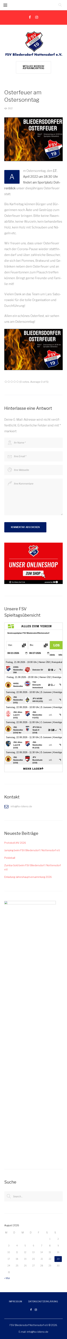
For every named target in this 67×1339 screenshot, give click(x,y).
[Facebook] (30, 17)
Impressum (15, 1301)
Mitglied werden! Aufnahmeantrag (33, 67)
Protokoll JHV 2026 (15, 842)
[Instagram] (36, 17)
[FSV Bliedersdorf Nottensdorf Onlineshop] (33, 544)
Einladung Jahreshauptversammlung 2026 (28, 876)
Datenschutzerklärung (43, 1301)
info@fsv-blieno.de (37, 1331)
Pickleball (9, 857)
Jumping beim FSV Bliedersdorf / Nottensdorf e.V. (32, 850)
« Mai (7, 1278)
